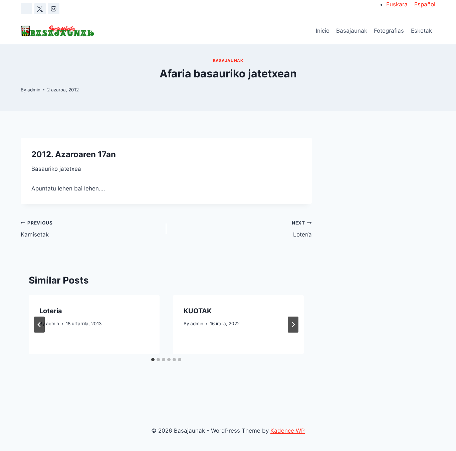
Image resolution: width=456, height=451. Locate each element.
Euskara (397, 4)
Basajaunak (351, 30)
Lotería (302, 229)
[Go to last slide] (39, 325)
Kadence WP (287, 430)
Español (424, 4)
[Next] (293, 325)
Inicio (322, 30)
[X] (40, 8)
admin (33, 89)
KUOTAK (198, 311)
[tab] (153, 359)
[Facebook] (26, 8)
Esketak (421, 30)
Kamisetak (37, 229)
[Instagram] (53, 8)
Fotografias (389, 30)
